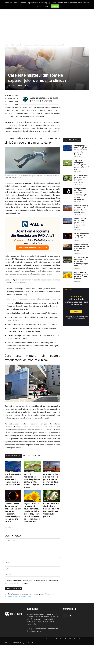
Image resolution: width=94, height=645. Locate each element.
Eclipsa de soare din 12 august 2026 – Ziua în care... (81, 236)
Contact (81, 639)
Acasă (6, 45)
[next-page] (9, 526)
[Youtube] (70, 615)
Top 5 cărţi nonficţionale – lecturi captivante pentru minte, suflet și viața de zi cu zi (32, 480)
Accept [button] (55, 6)
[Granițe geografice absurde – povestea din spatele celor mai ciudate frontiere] (13, 466)
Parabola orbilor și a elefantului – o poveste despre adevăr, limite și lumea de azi (51, 479)
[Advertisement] (47, 27)
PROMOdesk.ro (35, 631)
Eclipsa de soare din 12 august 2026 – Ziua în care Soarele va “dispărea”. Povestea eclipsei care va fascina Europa (13, 512)
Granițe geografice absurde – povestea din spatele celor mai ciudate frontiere (13, 479)
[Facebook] (65, 615)
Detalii (46, 6)
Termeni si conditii (52, 639)
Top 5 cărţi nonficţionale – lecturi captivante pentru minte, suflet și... (81, 165)
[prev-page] (6, 526)
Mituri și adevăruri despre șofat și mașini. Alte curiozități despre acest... (81, 262)
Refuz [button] (39, 6)
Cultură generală (16, 45)
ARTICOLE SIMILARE (13, 456)
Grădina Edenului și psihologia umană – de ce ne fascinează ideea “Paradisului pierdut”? (51, 510)
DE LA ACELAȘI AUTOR (31, 456)
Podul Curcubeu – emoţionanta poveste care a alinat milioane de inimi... (81, 223)
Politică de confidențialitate (68, 639)
